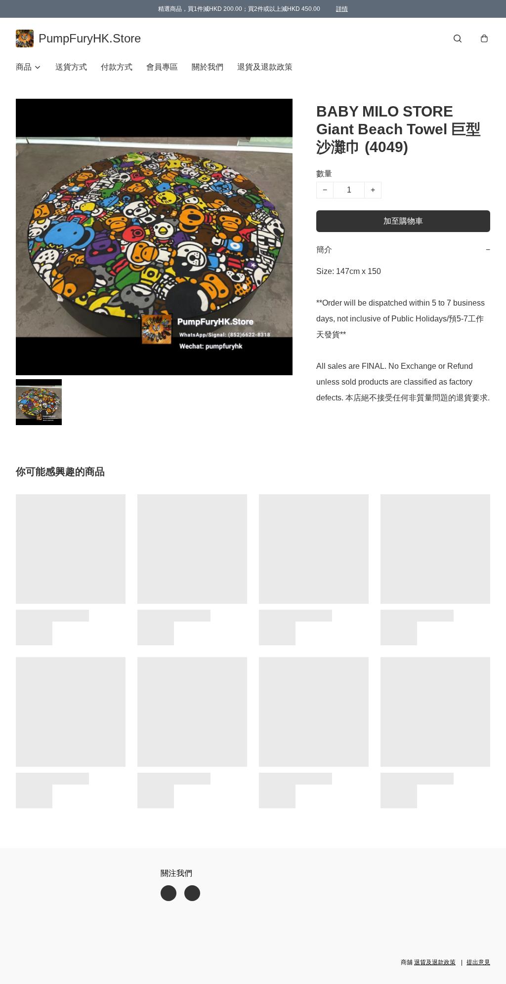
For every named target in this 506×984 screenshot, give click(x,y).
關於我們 (207, 67)
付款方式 (116, 67)
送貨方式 (71, 67)
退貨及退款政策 (265, 67)
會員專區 (162, 67)
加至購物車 (403, 221)
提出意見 (478, 962)
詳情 (342, 8)
